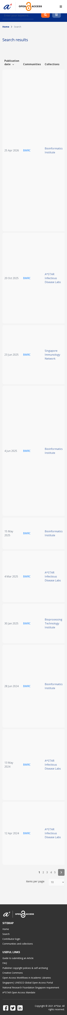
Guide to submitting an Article (18, 958)
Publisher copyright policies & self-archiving (25, 968)
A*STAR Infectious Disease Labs (53, 278)
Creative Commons (12, 972)
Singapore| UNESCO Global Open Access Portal (27, 982)
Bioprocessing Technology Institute (53, 623)
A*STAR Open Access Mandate (18, 992)
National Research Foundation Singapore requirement (30, 987)
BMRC (27, 150)
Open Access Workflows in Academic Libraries (26, 977)
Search (6, 934)
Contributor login (11, 938)
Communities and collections (17, 943)
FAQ (4, 963)
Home (5, 26)
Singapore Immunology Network (52, 354)
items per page (35, 881)
